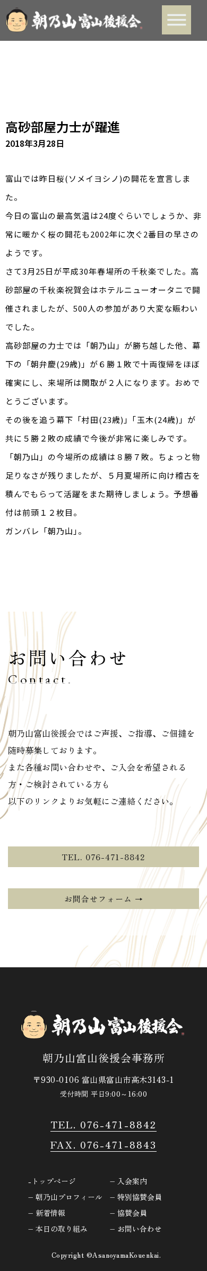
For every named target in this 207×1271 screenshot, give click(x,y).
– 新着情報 (46, 1212)
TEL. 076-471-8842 (103, 1124)
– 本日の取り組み (58, 1228)
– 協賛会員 (128, 1212)
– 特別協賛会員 (136, 1196)
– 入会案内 (128, 1181)
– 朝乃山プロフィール (65, 1196)
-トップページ (52, 1181)
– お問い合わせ (136, 1228)
